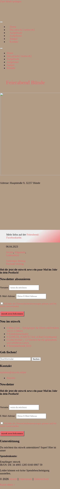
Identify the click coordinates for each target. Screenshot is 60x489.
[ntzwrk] (8, 16)
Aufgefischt (13, 59)
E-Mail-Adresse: (8, 296)
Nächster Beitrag (15, 263)
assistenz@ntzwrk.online (13, 372)
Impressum (25, 479)
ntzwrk (13, 479)
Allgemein (19, 252)
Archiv (9, 252)
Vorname (4, 287)
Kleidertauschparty (18, 333)
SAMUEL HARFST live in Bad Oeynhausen (33, 336)
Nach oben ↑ (7, 484)
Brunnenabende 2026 (20, 345)
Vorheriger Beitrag (16, 260)
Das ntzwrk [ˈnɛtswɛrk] (19, 56)
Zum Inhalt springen (10, 1)
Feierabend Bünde (25, 82)
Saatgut (10, 65)
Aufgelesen (13, 62)
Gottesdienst (12, 255)
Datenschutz (41, 479)
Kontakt (14, 41)
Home (10, 53)
